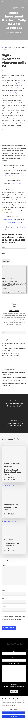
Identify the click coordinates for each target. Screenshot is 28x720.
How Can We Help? (14, 663)
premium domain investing (9, 93)
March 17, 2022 (18, 183)
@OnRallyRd (8, 220)
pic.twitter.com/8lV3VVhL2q (13, 222)
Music (11, 504)
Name (3, 247)
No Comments (14, 35)
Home (3, 47)
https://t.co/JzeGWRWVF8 (16, 176)
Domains (6, 466)
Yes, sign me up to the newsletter (15, 686)
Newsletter (14, 684)
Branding (6, 463)
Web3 (22, 8)
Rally (19, 83)
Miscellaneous (8, 8)
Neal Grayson (10, 32)
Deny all (14, 713)
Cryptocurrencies (15, 463)
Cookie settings (13, 709)
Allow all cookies (14, 716)
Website (4, 606)
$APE (6, 176)
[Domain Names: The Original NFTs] (14, 537)
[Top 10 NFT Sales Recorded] (14, 501)
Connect (6, 261)
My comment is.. (6, 565)
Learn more (12, 705)
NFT (16, 8)
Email (3, 253)
